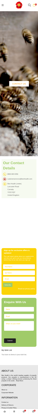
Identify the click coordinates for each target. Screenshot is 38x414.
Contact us (5, 402)
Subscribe (8, 285)
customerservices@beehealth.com (19, 179)
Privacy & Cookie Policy (9, 408)
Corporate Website (8, 392)
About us (4, 390)
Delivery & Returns (7, 405)
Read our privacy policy (26, 289)
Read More (19, 381)
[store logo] (19, 5)
